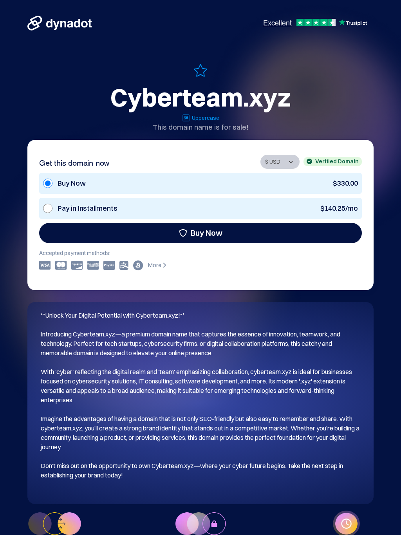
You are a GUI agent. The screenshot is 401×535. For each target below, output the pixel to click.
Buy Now (206, 233)
